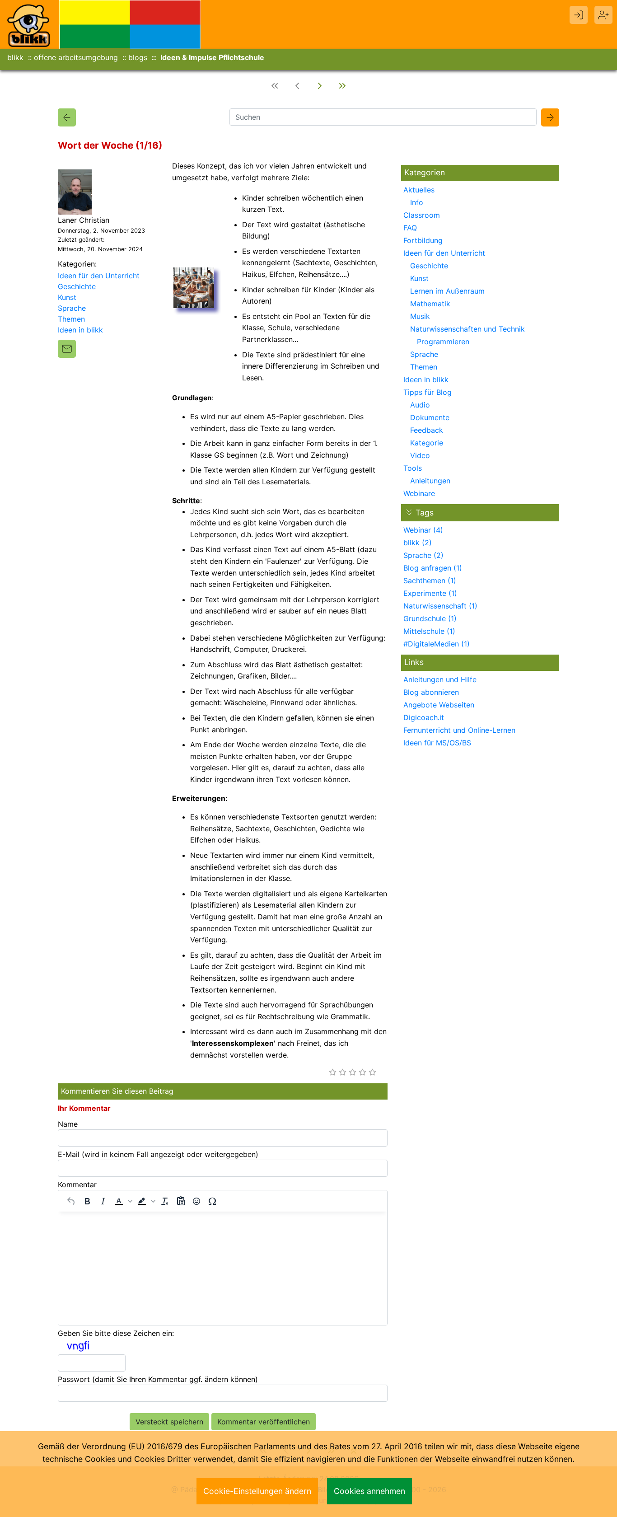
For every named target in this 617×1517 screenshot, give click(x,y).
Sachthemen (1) (429, 580)
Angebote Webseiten (438, 704)
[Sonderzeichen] (212, 1201)
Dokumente (429, 417)
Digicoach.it (423, 717)
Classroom (421, 215)
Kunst (67, 297)
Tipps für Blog (427, 392)
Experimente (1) (430, 593)
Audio (420, 404)
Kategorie (426, 442)
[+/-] (408, 512)
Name (68, 1123)
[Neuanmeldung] (603, 15)
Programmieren (443, 341)
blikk (15, 57)
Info (416, 202)
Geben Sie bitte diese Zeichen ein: (116, 1333)
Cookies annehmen (369, 1491)
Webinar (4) (423, 529)
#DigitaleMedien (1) (436, 643)
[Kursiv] (103, 1201)
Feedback (426, 430)
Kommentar (77, 1184)
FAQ (410, 227)
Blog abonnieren (431, 692)
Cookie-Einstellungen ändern (257, 1491)
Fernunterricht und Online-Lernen (459, 730)
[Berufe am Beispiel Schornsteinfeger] (342, 86)
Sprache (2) (423, 555)
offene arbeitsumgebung (76, 57)
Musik (420, 316)
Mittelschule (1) (429, 631)
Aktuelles (419, 189)
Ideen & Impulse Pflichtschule (212, 57)
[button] (122, 1201)
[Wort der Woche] (67, 117)
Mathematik (430, 303)
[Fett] (87, 1201)
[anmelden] (579, 15)
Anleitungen (430, 480)
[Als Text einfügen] (180, 1201)
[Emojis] (196, 1201)
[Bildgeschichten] (320, 86)
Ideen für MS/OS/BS (437, 742)
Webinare (419, 493)
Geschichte (77, 286)
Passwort (158, 1379)
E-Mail (158, 1154)
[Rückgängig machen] (71, 1201)
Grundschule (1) (430, 618)
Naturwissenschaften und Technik (467, 328)
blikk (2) (417, 542)
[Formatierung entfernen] (165, 1201)
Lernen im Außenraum (447, 290)
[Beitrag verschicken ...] (67, 349)
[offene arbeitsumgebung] (130, 23)
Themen (71, 318)
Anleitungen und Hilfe (440, 679)
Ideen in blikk (80, 329)
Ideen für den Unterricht (99, 275)
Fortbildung (423, 240)
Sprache (72, 308)
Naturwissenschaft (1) (440, 605)
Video (420, 455)
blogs (137, 57)
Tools (412, 468)
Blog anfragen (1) (432, 567)
